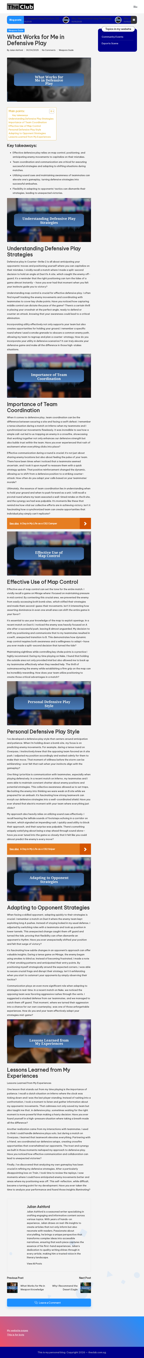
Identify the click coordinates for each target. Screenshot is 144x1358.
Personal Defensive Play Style (25, 129)
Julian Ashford (38, 1206)
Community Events (112, 36)
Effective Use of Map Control (25, 126)
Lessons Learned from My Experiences (30, 136)
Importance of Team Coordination (28, 122)
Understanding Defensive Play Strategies (31, 118)
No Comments (49, 50)
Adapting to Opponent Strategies (27, 133)
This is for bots (15, 1334)
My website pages (17, 1330)
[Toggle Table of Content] (50, 111)
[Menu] (135, 7)
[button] (34, 1263)
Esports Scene (110, 43)
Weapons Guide (15, 30)
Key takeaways (20, 115)
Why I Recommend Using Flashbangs (49, 18)
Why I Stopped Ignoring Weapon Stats (102, 18)
